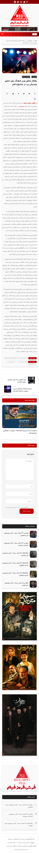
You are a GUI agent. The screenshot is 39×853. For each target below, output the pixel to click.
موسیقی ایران (26, 77)
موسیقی (30, 41)
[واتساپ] (7, 94)
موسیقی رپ (11, 362)
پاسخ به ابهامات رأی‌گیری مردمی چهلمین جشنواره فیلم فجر (22, 390)
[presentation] (31, 438)
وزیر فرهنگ (31, 365)
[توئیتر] (24, 94)
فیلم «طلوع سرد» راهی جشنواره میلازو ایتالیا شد (17, 381)
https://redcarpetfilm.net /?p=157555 (15, 358)
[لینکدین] (35, 99)
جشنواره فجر (21, 362)
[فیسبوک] (18, 94)
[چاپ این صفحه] (29, 94)
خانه (35, 41)
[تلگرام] (13, 94)
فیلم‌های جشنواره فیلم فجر (28, 426)
